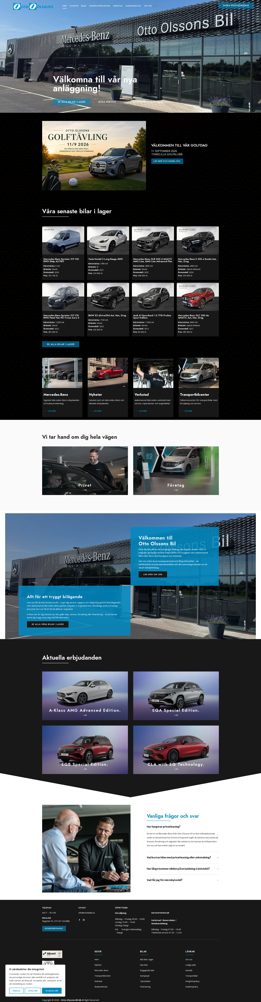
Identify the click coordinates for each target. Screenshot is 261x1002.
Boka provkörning (236, 5)
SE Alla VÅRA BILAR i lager (48, 624)
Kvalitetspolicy (191, 986)
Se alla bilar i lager (71, 101)
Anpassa (16, 990)
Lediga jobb (190, 965)
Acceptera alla (52, 990)
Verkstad (117, 6)
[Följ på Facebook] (79, 920)
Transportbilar (191, 975)
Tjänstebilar (145, 981)
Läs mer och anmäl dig (167, 161)
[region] (35, 981)
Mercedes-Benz (101, 970)
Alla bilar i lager (146, 959)
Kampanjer (145, 975)
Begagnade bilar (147, 970)
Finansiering (145, 986)
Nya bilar (144, 965)
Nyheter (74, 6)
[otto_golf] (94, 189)
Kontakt (188, 970)
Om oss (148, 6)
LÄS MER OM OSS (152, 574)
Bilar (83, 6)
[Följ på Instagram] (83, 920)
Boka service (107, 101)
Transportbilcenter (99, 6)
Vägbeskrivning (53, 928)
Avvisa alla (32, 990)
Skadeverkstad (133, 6)
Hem (65, 6)
